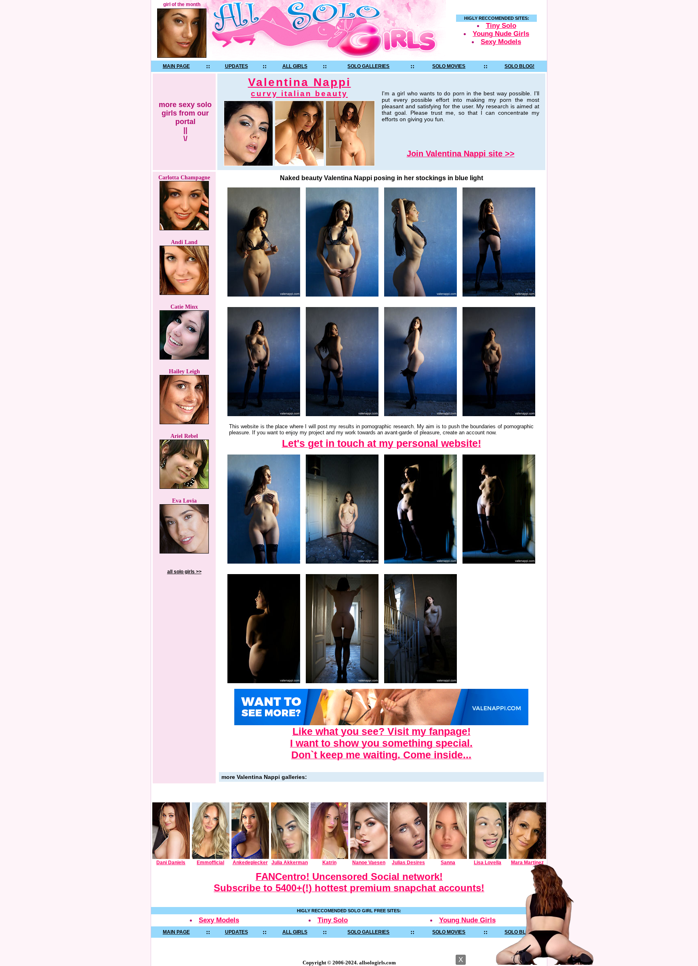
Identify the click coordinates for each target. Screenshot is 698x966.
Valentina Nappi (299, 87)
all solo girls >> (184, 572)
